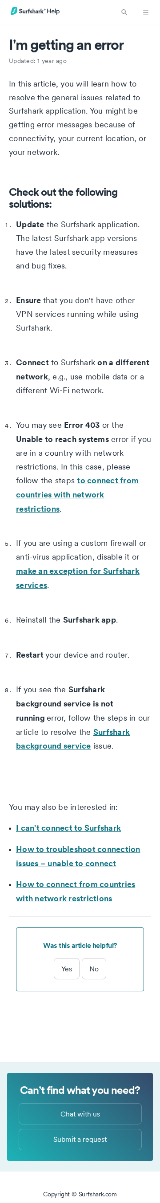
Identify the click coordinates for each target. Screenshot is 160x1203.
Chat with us (80, 1113)
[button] (124, 12)
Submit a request (80, 1139)
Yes (66, 968)
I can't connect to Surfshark (68, 827)
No (94, 968)
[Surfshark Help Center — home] (35, 13)
